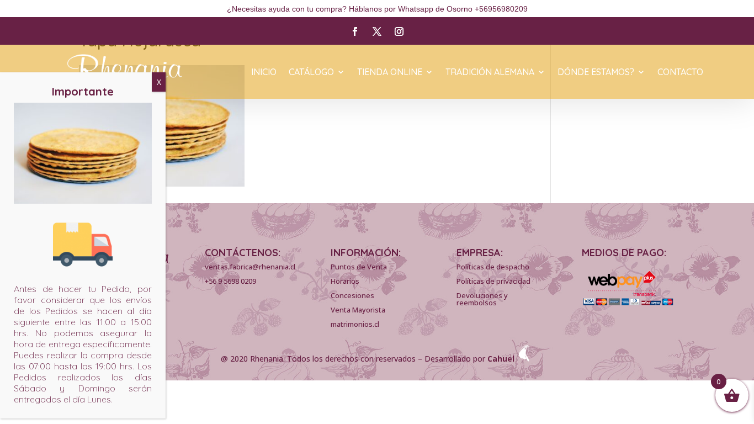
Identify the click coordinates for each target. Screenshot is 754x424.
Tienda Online (389, 72)
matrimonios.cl (355, 324)
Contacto (680, 72)
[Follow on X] (377, 31)
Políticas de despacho (492, 267)
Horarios (345, 281)
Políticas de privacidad (493, 281)
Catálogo (311, 72)
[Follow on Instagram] (399, 31)
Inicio (264, 72)
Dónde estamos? (595, 72)
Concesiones (352, 295)
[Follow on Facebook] (355, 31)
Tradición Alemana (489, 72)
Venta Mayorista (358, 310)
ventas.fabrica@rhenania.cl (250, 267)
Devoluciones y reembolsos (482, 299)
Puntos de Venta (359, 267)
